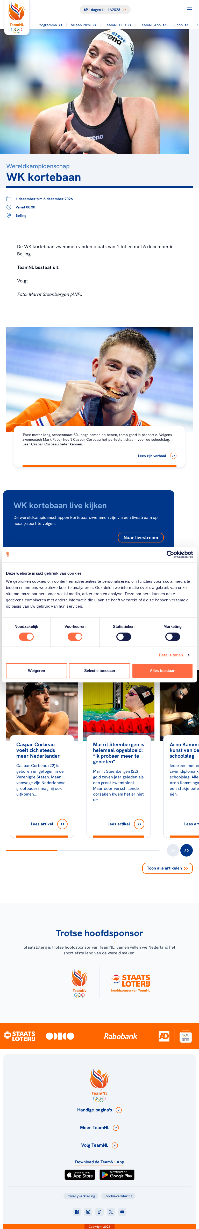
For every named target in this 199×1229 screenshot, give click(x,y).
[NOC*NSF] (185, 1036)
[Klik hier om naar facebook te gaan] (77, 1212)
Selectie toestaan (99, 670)
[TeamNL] (79, 982)
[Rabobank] (120, 1036)
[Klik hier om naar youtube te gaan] (122, 1212)
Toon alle (164, 868)
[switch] (75, 637)
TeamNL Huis (115, 25)
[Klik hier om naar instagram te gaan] (88, 1212)
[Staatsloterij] (19, 1036)
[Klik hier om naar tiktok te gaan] (99, 1212)
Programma (47, 25)
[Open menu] (189, 9)
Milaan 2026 (81, 25)
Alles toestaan (162, 670)
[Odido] (60, 1036)
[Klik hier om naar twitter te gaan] (111, 1212)
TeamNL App (150, 25)
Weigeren (36, 670)
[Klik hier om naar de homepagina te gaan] (17, 17)
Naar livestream (141, 537)
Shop (178, 25)
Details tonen (171, 655)
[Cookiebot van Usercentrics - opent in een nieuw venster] (170, 554)
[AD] (164, 1036)
